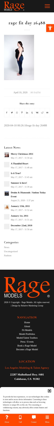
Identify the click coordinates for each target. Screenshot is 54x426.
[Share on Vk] (37, 112)
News (6, 247)
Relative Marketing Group (32, 306)
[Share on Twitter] (11, 112)
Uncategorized (11, 251)
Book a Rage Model (27, 345)
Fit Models (27, 330)
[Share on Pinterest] (22, 112)
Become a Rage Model (27, 349)
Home (27, 322)
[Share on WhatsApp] (17, 112)
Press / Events (27, 341)
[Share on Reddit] (42, 112)
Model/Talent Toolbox (27, 338)
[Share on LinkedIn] (27, 112)
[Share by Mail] (47, 112)
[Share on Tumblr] (32, 112)
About (27, 326)
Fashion (7, 255)
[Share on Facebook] (6, 112)
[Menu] (46, 6)
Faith (37, 92)
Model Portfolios (27, 334)
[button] (50, 28)
